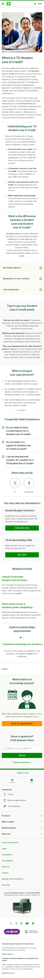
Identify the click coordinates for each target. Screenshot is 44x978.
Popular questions (21, 762)
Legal (4, 848)
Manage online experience (12, 879)
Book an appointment (17, 800)
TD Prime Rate (25, 104)
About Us (5, 867)
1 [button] (21, 149)
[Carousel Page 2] (23, 637)
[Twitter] (11, 923)
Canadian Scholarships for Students (22, 644)
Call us (10, 794)
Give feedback (14, 806)
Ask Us (22, 755)
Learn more (7, 954)
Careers (5, 873)
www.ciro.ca (7, 973)
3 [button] (22, 173)
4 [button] (40, 394)
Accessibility (7, 854)
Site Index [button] (6, 885)
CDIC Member (7, 860)
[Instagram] (21, 923)
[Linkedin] (33, 923)
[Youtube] (27, 923)
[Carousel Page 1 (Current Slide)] (20, 637)
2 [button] (14, 162)
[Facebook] (16, 923)
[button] (22, 528)
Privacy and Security (10, 842)
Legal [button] (4, 669)
